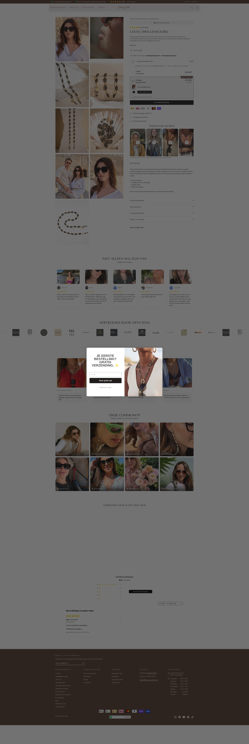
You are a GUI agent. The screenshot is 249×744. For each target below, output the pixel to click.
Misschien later (105, 387)
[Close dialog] (160, 350)
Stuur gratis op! (105, 381)
